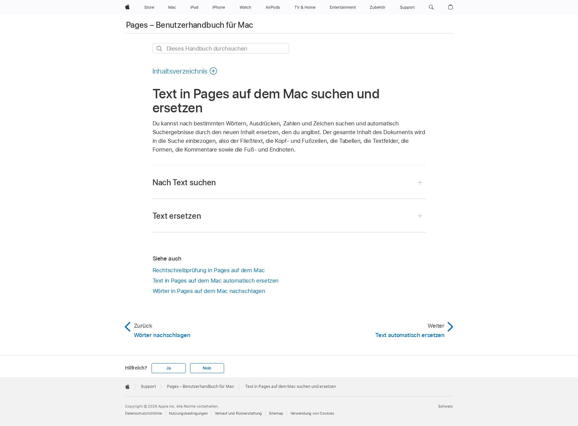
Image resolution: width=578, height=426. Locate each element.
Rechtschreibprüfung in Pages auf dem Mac (209, 270)
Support (148, 386)
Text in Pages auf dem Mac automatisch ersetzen (216, 280)
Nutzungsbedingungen (188, 413)
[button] (431, 7)
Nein (207, 368)
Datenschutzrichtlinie (143, 413)
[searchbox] (221, 48)
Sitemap (276, 413)
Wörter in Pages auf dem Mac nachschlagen (209, 291)
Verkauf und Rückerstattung (238, 413)
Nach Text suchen (184, 182)
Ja (168, 368)
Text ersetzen (177, 216)
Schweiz (445, 406)
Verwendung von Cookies (312, 413)
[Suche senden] (159, 48)
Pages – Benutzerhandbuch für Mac (189, 25)
